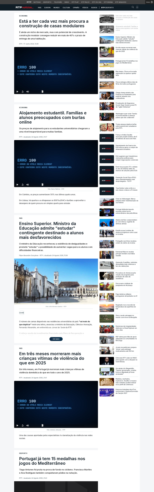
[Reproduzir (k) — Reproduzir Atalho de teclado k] (17, 91)
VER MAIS (56, 339)
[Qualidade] (89, 91)
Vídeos (85, 8)
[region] (56, 70)
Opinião (76, 8)
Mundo (57, 8)
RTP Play (75, 2)
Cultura (66, 8)
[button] (133, 7)
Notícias (37, 2)
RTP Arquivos (120, 2)
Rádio (67, 2)
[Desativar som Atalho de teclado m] (27, 91)
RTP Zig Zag (96, 2)
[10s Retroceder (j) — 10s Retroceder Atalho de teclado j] (22, 91)
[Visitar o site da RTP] (29, 2)
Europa (47, 8)
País (39, 8)
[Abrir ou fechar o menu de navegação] (136, 7)
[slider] (63, 91)
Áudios (94, 8)
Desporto (47, 2)
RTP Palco (85, 2)
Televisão (58, 2)
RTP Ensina (108, 2)
